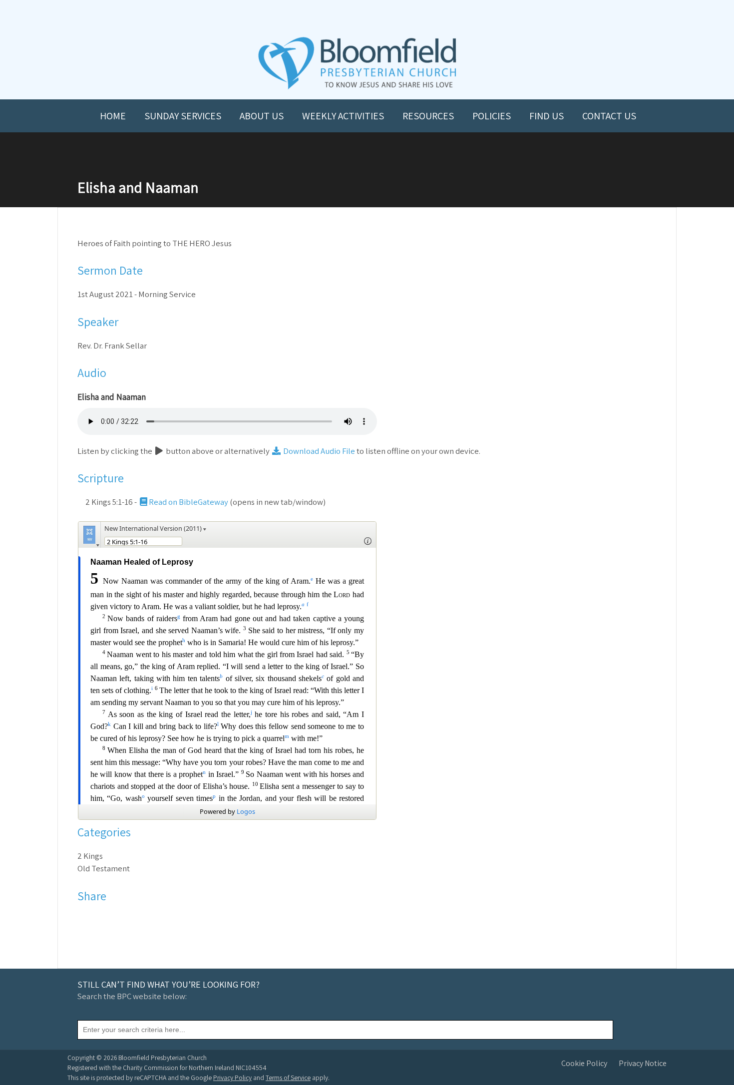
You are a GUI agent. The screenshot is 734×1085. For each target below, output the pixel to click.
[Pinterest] (111, 919)
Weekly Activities (343, 115)
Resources (428, 115)
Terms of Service (288, 1077)
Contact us (609, 115)
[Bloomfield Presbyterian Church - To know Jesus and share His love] (357, 88)
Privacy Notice (643, 1063)
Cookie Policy (584, 1063)
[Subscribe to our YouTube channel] (323, 15)
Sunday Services (182, 115)
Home (113, 115)
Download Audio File (318, 450)
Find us (546, 115)
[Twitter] (98, 919)
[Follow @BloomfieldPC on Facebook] (345, 15)
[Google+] (124, 919)
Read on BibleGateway (188, 501)
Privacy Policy (232, 1077)
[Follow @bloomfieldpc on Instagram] (367, 15)
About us (262, 115)
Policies (491, 115)
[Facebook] (85, 919)
